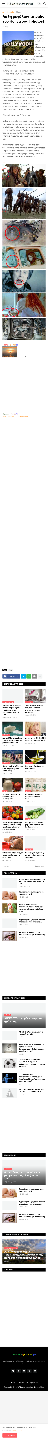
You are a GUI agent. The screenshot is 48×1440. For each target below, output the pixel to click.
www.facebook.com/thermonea (15, 416)
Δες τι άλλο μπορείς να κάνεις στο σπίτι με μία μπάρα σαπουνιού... (12, 740)
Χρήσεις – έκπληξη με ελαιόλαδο (34, 767)
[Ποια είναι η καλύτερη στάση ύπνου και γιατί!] (9, 895)
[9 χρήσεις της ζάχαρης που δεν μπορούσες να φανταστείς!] (9, 923)
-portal (10, 345)
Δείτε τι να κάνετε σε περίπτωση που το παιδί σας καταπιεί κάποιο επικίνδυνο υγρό (31, 907)
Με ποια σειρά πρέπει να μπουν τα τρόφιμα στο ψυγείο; (32, 933)
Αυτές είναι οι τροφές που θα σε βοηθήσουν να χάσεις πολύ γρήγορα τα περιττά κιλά (11, 710)
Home (12, 1383)
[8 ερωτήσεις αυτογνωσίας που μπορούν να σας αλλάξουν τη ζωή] (9, 883)
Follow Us (34, 1383)
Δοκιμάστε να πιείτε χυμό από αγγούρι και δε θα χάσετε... (34, 824)
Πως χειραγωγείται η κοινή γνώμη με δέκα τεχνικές (34, 855)
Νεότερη (7, 866)
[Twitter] (23, 676)
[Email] (34, 676)
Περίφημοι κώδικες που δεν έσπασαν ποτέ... (33, 796)
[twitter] (18, 1371)
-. (10, 414)
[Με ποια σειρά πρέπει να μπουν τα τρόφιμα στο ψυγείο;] (9, 936)
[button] (3, 4)
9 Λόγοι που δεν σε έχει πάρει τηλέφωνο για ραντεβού (12, 855)
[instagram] (29, 1371)
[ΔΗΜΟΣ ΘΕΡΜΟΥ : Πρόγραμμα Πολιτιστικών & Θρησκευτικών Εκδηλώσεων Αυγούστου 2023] (9, 1048)
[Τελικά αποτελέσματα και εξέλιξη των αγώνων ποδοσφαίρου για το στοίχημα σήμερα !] (9, 1063)
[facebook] (13, 1371)
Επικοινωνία (23, 1383)
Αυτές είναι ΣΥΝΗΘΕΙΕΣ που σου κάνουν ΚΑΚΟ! (35, 739)
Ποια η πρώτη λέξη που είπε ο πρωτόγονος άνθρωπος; (12, 768)
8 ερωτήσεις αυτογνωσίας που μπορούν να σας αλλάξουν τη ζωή (32, 881)
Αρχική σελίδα (8, 12)
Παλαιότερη (39, 866)
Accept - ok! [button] (10, 1435)
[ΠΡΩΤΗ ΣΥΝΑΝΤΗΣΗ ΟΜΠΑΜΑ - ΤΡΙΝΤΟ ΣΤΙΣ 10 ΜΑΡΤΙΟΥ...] (9, 1093)
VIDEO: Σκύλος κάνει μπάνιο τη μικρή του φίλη (31, 1033)
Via (3, 162)
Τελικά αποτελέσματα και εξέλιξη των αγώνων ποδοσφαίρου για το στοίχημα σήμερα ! (32, 1062)
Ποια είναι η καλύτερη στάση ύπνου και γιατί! (31, 893)
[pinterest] (35, 1371)
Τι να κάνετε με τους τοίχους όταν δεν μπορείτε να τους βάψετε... (34, 708)
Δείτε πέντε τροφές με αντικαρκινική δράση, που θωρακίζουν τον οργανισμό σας (12, 825)
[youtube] (24, 1371)
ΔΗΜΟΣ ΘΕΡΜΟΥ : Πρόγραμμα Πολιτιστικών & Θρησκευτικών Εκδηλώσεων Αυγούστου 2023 (31, 1047)
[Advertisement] (24, 382)
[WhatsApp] (28, 676)
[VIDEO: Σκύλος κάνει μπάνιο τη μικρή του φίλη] (9, 1035)
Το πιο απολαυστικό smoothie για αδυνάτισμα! (11, 796)
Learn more (17, 1430)
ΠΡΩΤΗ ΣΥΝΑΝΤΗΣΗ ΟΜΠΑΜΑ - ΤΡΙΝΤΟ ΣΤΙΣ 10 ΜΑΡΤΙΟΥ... (32, 1090)
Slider (18, 12)
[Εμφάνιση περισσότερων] (40, 676)
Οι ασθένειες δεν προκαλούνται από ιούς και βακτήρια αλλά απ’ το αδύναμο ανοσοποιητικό (32, 1077)
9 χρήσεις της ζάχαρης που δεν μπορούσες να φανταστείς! (32, 921)
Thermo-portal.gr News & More (31, 1387)
